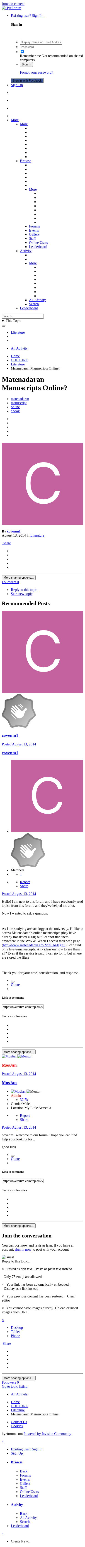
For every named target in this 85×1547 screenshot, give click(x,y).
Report (25, 882)
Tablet (15, 1332)
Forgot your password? (36, 72)
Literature (37, 535)
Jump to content (13, 4)
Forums (34, 226)
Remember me (30, 56)
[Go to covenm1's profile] (42, 523)
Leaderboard (38, 247)
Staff (32, 238)
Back (23, 1471)
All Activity (37, 300)
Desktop (17, 1328)
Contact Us (19, 1422)
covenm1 (14, 531)
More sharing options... (19, 577)
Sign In (26, 64)
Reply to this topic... (16, 1261)
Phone (15, 1336)
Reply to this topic (24, 590)
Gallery (34, 234)
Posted (19, 744)
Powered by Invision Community (47, 1434)
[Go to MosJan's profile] (9, 1056)
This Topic (13, 320)
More (15, 120)
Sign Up (17, 85)
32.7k (24, 1100)
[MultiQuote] (13, 981)
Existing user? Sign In (27, 15)
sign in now (23, 1249)
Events (34, 230)
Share (6, 543)
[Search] (3, 326)
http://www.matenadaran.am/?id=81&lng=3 (34, 945)
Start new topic (21, 594)
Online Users (38, 243)
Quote (15, 985)
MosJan (9, 1082)
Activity (26, 251)
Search (34, 304)
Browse (25, 161)
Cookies (17, 1426)
